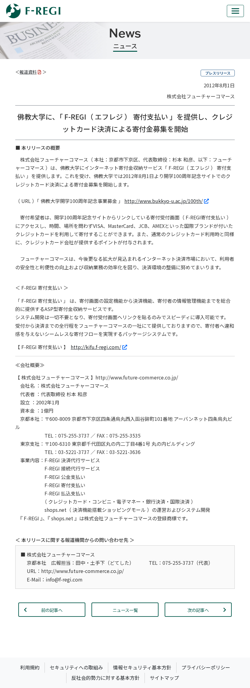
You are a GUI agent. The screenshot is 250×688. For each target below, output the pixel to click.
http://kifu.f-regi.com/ (96, 347)
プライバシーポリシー (205, 667)
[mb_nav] (235, 11)
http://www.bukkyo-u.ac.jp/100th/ (163, 200)
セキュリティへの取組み (76, 667)
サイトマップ (164, 677)
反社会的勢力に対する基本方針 (105, 677)
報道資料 (28, 72)
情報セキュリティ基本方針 (142, 667)
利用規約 (30, 667)
